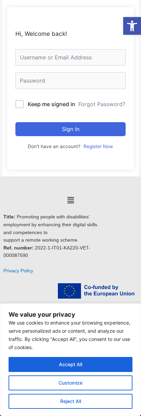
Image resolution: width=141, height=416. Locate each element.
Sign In (70, 129)
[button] (70, 200)
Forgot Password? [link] (101, 104)
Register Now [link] (98, 146)
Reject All (70, 401)
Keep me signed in (51, 104)
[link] (132, 26)
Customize (70, 383)
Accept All (70, 364)
